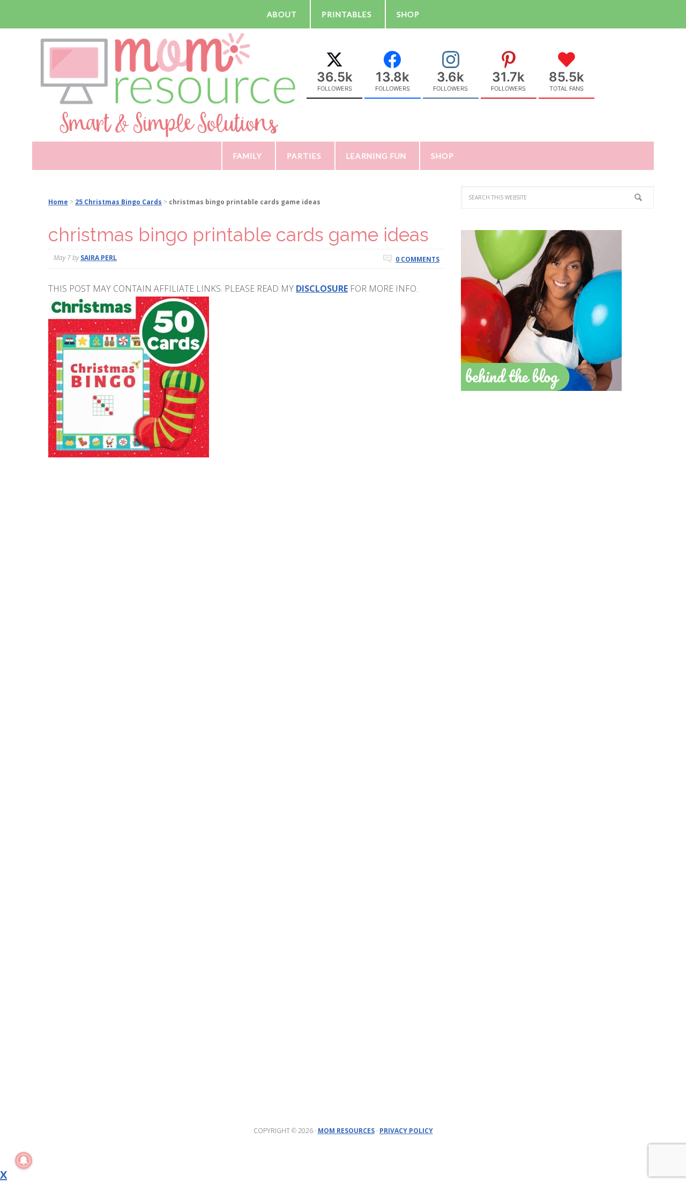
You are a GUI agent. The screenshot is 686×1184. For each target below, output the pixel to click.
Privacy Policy (406, 1130)
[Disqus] (246, 638)
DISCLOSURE (322, 288)
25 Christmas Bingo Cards (118, 201)
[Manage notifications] (23, 1160)
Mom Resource (168, 84)
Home (58, 201)
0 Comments (417, 259)
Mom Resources (346, 1130)
